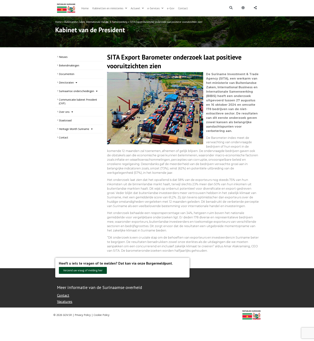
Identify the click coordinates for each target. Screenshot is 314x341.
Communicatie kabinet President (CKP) (78, 101)
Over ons (64, 112)
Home (58, 21)
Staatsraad (65, 120)
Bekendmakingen (69, 65)
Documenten (66, 74)
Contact (63, 137)
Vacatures (64, 301)
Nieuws (63, 57)
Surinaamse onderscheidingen (76, 91)
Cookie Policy (101, 315)
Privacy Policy (83, 315)
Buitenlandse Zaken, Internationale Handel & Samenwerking (95, 21)
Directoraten (66, 82)
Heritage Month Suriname (74, 129)
